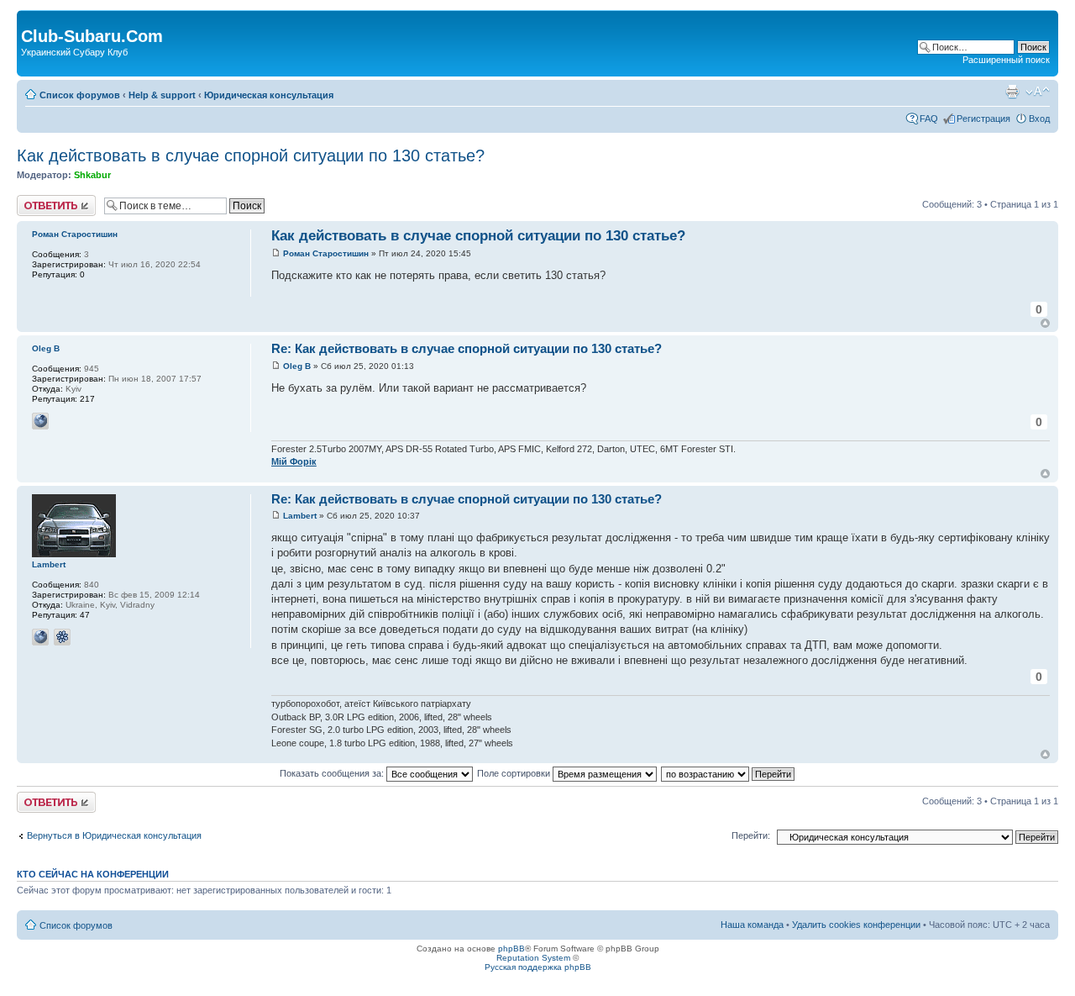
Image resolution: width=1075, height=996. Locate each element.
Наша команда (752, 925)
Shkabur (92, 175)
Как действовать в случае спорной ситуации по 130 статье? (251, 155)
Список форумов (79, 95)
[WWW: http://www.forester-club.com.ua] (40, 421)
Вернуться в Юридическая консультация (114, 835)
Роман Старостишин (326, 253)
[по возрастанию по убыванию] (728, 773)
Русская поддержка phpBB (538, 967)
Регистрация (983, 118)
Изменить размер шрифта (1037, 91)
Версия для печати (1012, 91)
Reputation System (533, 957)
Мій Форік (294, 461)
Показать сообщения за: (333, 773)
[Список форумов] (30, 18)
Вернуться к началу (1045, 323)
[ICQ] (62, 637)
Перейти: (751, 835)
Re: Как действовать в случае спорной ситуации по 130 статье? (466, 348)
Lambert (300, 515)
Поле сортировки (515, 773)
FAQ (929, 118)
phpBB (511, 948)
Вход (1039, 118)
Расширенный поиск (1006, 60)
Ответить (37, 200)
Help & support (162, 95)
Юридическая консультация (268, 95)
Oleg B (297, 366)
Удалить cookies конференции (856, 925)
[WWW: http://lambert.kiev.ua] (40, 637)
